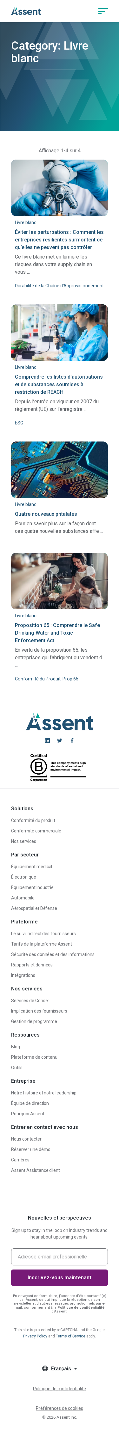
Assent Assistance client (35, 1170)
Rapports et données (32, 964)
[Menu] (103, 11)
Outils (17, 1067)
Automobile (23, 897)
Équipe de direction (30, 1103)
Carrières (20, 1159)
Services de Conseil (30, 1000)
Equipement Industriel (33, 887)
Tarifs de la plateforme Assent (41, 944)
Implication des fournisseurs (39, 1011)
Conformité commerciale (36, 830)
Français (61, 1369)
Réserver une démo (30, 1149)
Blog (15, 1046)
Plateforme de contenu (34, 1057)
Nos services (23, 841)
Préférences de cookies (59, 1408)
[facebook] (72, 740)
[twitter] (59, 740)
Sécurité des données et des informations (53, 954)
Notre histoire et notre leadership (43, 1092)
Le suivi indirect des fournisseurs (43, 933)
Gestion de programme (34, 1021)
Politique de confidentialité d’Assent (77, 1309)
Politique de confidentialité (59, 1388)
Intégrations (23, 975)
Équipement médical (31, 866)
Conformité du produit (33, 820)
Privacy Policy (35, 1336)
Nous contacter (26, 1139)
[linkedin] (47, 740)
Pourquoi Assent (27, 1113)
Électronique (23, 877)
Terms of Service (70, 1336)
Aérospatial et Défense (34, 908)
